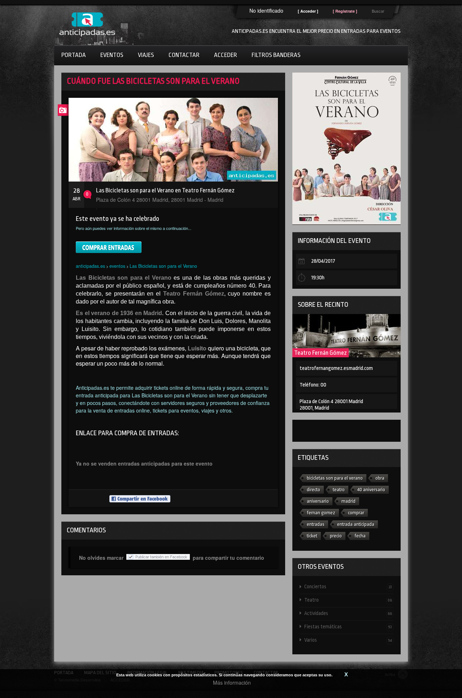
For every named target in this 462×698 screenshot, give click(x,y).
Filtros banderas (276, 55)
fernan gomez (321, 512)
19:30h (317, 278)
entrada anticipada (355, 524)
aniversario (318, 501)
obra (379, 478)
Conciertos (348, 586)
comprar (356, 512)
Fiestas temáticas (348, 626)
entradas (315, 524)
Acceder (225, 55)
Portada (73, 55)
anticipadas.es (90, 265)
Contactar (184, 55)
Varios (348, 640)
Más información (232, 682)
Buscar (378, 11)
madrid (348, 501)
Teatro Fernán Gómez (320, 352)
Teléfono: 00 (313, 385)
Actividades (348, 613)
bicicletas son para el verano (335, 478)
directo (313, 489)
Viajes (146, 55)
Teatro (348, 600)
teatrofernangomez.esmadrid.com (336, 368)
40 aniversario (371, 489)
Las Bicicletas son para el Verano (163, 265)
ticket (312, 535)
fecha (360, 535)
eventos (117, 265)
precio (336, 535)
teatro (339, 489)
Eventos (111, 55)
